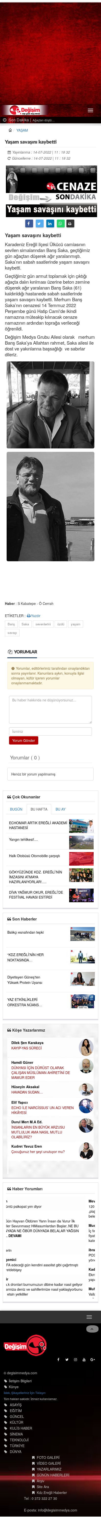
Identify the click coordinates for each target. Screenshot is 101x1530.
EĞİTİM (16, 1410)
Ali (11, 1215)
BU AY (60, 809)
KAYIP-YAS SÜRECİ (25, 1048)
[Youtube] (84, 1360)
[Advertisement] (50, 52)
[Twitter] (40, 223)
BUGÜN (16, 809)
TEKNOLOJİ (19, 1439)
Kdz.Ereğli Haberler (52, 1492)
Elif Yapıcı (18, 1102)
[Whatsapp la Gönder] (61, 223)
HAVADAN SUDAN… (26, 1092)
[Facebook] (29, 223)
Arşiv (40, 1480)
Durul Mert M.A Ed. (25, 1121)
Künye (14, 1386)
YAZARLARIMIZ (49, 1469)
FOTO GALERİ (48, 1457)
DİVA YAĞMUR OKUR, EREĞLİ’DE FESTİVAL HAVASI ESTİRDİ (36, 895)
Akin (13, 1201)
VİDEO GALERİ (49, 1463)
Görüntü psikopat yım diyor (30, 1206)
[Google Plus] (93, 1360)
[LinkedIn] (50, 223)
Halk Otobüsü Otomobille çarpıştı (34, 855)
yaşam (75, 624)
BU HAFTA (39, 809)
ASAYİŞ (16, 1404)
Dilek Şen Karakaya (26, 1042)
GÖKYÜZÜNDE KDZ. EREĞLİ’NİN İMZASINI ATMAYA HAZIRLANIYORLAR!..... (35, 877)
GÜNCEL (17, 1416)
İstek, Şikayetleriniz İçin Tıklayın (25, 1393)
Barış (11, 624)
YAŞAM (22, 130)
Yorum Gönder (23, 740)
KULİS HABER (21, 1428)
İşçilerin (15, 1250)
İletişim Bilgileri (20, 1380)
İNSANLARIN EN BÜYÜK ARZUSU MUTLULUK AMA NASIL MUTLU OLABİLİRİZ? (37, 1132)
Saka (25, 624)
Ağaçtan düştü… (43, 120)
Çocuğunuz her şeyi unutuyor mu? (37, 1151)
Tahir (13, 1279)
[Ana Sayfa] (25, 1345)
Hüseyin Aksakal (24, 1086)
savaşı (12, 632)
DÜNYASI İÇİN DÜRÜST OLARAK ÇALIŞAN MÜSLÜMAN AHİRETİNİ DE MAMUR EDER (39, 1072)
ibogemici (17, 1259)
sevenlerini (43, 624)
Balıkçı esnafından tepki (25, 932)
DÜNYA (15, 1451)
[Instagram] (76, 1360)
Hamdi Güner (21, 1062)
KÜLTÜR (16, 1422)
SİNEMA (16, 1434)
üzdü (60, 624)
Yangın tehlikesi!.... (23, 839)
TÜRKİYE (17, 1445)
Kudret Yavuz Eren (25, 1146)
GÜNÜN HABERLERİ (53, 1474)
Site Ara (43, 1486)
